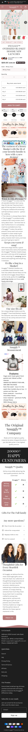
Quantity (4, 74)
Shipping (4, 676)
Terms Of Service (6, 665)
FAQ (2, 657)
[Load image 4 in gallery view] (19, 38)
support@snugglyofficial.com (16, 641)
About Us (9, 618)
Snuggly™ (11, 730)
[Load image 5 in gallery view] (24, 38)
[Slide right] (27, 38)
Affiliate (4, 668)
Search (3, 653)
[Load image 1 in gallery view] (5, 38)
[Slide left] (1, 38)
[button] (21, 7)
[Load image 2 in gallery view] (9, 38)
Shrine (22, 730)
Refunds (4, 672)
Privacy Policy (5, 661)
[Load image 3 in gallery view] (14, 38)
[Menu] (2, 7)
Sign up (14, 715)
